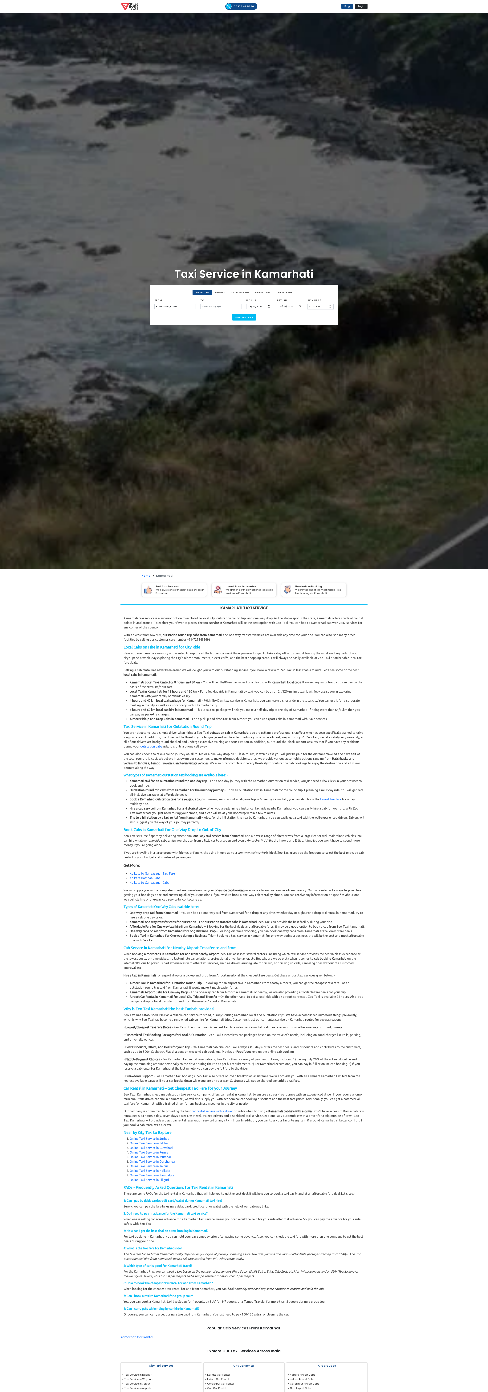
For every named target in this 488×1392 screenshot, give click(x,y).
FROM (158, 300)
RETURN (282, 300)
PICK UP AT (314, 300)
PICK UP (251, 300)
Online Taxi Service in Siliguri (149, 1180)
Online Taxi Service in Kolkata (150, 1170)
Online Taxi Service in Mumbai (150, 1157)
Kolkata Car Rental (218, 1374)
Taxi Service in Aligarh (137, 1388)
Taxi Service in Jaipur (137, 1383)
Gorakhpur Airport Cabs (304, 1383)
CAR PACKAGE (284, 292)
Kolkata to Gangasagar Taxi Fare (152, 873)
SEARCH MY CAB (244, 317)
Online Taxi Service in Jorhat (149, 1138)
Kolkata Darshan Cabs (145, 878)
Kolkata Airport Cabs (302, 1374)
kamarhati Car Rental (136, 1337)
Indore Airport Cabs (302, 1379)
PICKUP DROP (262, 292)
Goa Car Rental (216, 1388)
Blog (347, 6)
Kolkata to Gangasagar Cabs (149, 882)
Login (361, 6)
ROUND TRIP (202, 292)
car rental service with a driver (212, 1111)
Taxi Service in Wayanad (139, 1379)
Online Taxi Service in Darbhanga (152, 1161)
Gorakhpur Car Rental (220, 1383)
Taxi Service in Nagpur (138, 1374)
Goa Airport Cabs (300, 1388)
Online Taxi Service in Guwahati (151, 1148)
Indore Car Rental (218, 1379)
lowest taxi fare (330, 799)
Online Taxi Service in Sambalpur (152, 1175)
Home (145, 576)
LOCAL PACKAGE (240, 292)
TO (202, 300)
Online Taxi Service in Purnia (149, 1152)
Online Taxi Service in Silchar (149, 1143)
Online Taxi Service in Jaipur (149, 1166)
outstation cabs (151, 746)
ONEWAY (220, 292)
